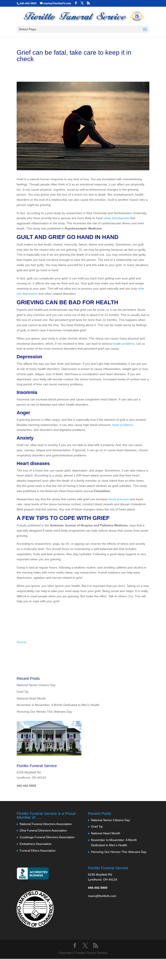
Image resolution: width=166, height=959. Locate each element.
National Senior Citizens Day (36, 685)
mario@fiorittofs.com (102, 896)
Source (21, 642)
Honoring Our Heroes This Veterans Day (44, 711)
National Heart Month (31, 698)
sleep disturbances (116, 218)
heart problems (122, 425)
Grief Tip (22, 691)
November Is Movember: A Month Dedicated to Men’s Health (58, 705)
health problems (124, 343)
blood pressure (119, 499)
